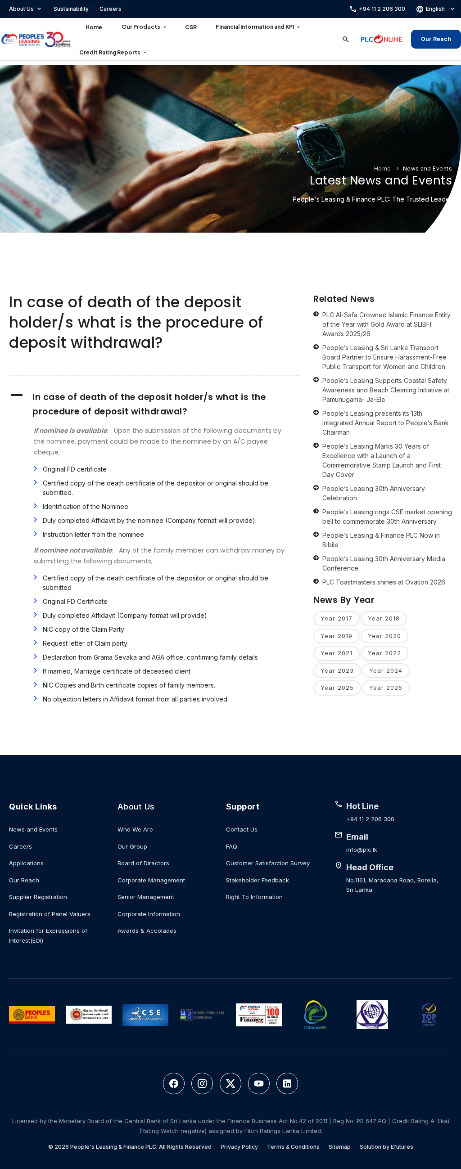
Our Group (132, 846)
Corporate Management (151, 880)
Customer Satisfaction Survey (268, 863)
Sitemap (340, 1146)
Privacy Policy (239, 1146)
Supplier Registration (38, 896)
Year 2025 (337, 687)
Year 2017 (337, 618)
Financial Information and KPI (255, 26)
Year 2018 (384, 618)
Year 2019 (337, 635)
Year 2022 (384, 652)
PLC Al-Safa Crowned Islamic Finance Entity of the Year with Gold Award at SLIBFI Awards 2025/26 (386, 324)
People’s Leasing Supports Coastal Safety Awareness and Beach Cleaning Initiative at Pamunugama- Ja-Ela (385, 390)
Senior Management (146, 896)
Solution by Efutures (386, 1146)
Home (94, 27)
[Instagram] (202, 1083)
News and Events (427, 168)
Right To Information (254, 896)
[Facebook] (174, 1083)
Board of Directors (143, 863)
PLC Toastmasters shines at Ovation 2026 (383, 582)
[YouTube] (259, 1083)
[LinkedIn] (287, 1083)
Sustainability (71, 8)
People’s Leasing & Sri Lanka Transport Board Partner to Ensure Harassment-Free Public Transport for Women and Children (384, 357)
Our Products (141, 26)
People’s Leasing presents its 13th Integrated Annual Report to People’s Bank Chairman (385, 422)
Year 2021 (337, 652)
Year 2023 (337, 670)
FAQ (231, 846)
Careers (110, 8)
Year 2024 (385, 670)
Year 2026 (385, 687)
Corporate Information (149, 913)
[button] (154, 404)
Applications (26, 863)
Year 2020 (384, 635)
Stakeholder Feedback (257, 880)
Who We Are (135, 829)
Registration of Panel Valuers (49, 913)
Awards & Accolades (147, 930)
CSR (191, 27)
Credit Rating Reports (109, 52)
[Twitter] (230, 1083)
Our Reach (436, 39)
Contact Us (242, 829)
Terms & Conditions (293, 1146)
